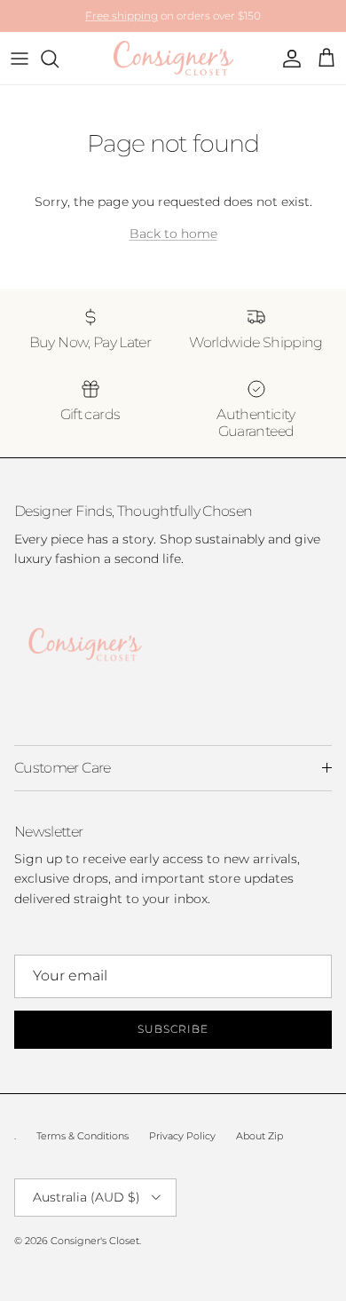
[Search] (58, 58)
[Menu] (19, 58)
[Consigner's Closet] (173, 58)
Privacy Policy (182, 1136)
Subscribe (173, 1028)
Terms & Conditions (82, 1136)
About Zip (259, 1136)
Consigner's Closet (95, 1240)
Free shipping (121, 15)
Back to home (173, 234)
